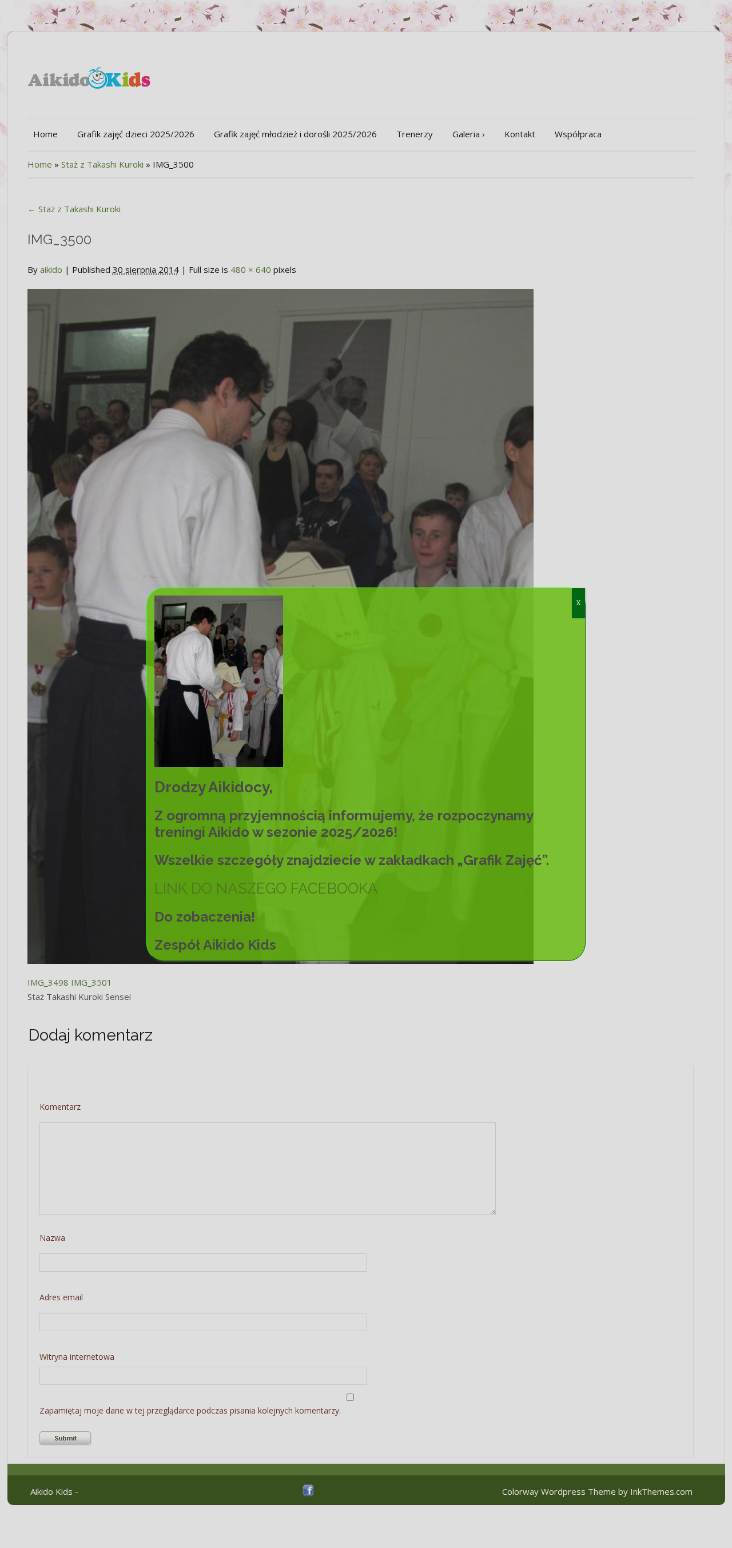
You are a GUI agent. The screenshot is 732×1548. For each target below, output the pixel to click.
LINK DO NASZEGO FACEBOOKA (266, 888)
